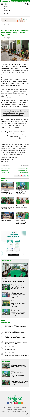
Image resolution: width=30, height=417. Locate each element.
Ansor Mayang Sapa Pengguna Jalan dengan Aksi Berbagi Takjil (21, 222)
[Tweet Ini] (18, 176)
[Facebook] (8, 403)
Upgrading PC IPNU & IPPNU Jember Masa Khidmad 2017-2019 (15, 327)
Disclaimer (9, 409)
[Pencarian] (28, 4)
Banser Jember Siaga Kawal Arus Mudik (6, 221)
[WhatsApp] (19, 403)
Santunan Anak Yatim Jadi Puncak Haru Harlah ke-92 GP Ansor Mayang (7, 207)
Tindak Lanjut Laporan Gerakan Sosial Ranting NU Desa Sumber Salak (16, 348)
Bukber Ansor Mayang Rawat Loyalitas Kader (21, 206)
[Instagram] (16, 403)
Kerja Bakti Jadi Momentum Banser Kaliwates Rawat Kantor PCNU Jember (7, 192)
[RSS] (22, 403)
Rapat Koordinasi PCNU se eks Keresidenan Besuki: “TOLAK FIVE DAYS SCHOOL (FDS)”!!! (17, 354)
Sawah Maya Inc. (15, 413)
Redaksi (24, 407)
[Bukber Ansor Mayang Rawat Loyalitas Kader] (22, 200)
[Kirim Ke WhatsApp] (28, 176)
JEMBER (9, 411)
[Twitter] (11, 403)
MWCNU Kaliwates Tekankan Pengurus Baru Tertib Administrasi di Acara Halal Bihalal (22, 169)
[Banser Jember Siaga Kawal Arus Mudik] (7, 215)
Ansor (2, 28)
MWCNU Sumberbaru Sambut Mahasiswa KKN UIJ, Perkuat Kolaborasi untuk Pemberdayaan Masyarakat (19, 304)
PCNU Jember (7, 37)
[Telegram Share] (24, 176)
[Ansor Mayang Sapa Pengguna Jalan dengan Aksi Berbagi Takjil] (22, 215)
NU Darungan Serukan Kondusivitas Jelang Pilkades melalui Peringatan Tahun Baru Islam (18, 295)
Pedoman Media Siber (18, 409)
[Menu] (2, 4)
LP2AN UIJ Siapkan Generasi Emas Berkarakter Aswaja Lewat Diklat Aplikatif (16, 343)
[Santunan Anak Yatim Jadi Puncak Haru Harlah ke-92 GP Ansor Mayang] (7, 200)
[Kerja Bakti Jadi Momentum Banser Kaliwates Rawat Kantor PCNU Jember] (7, 186)
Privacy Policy (17, 407)
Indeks (5, 407)
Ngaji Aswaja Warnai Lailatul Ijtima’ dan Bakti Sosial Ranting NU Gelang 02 (18, 287)
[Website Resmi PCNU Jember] (6, 4)
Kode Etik (10, 407)
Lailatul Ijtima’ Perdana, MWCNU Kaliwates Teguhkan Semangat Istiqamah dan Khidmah (13, 280)
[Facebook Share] (15, 176)
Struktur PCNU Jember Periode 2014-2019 (15, 337)
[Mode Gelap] (25, 4)
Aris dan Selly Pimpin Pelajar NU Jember (14, 332)
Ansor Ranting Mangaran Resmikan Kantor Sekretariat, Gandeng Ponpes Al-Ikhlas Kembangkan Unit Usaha (22, 192)
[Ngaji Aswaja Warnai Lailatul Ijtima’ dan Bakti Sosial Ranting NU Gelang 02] (6, 287)
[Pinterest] (14, 403)
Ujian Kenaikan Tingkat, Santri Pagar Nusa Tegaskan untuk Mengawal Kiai (7, 169)
